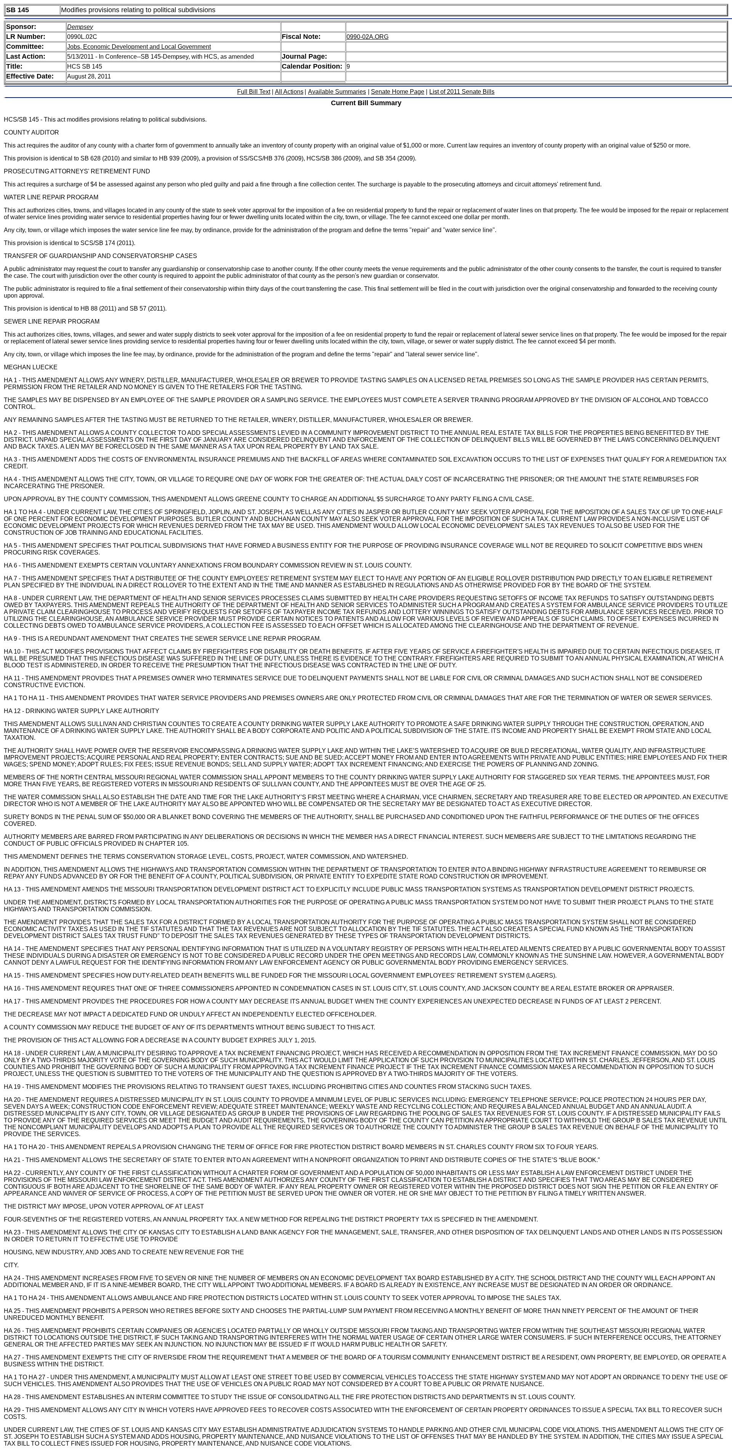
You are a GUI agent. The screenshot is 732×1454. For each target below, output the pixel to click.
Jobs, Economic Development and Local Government (139, 46)
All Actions (289, 91)
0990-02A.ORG (367, 37)
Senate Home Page (397, 91)
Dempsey (80, 27)
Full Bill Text (253, 91)
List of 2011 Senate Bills (461, 91)
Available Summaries (337, 91)
